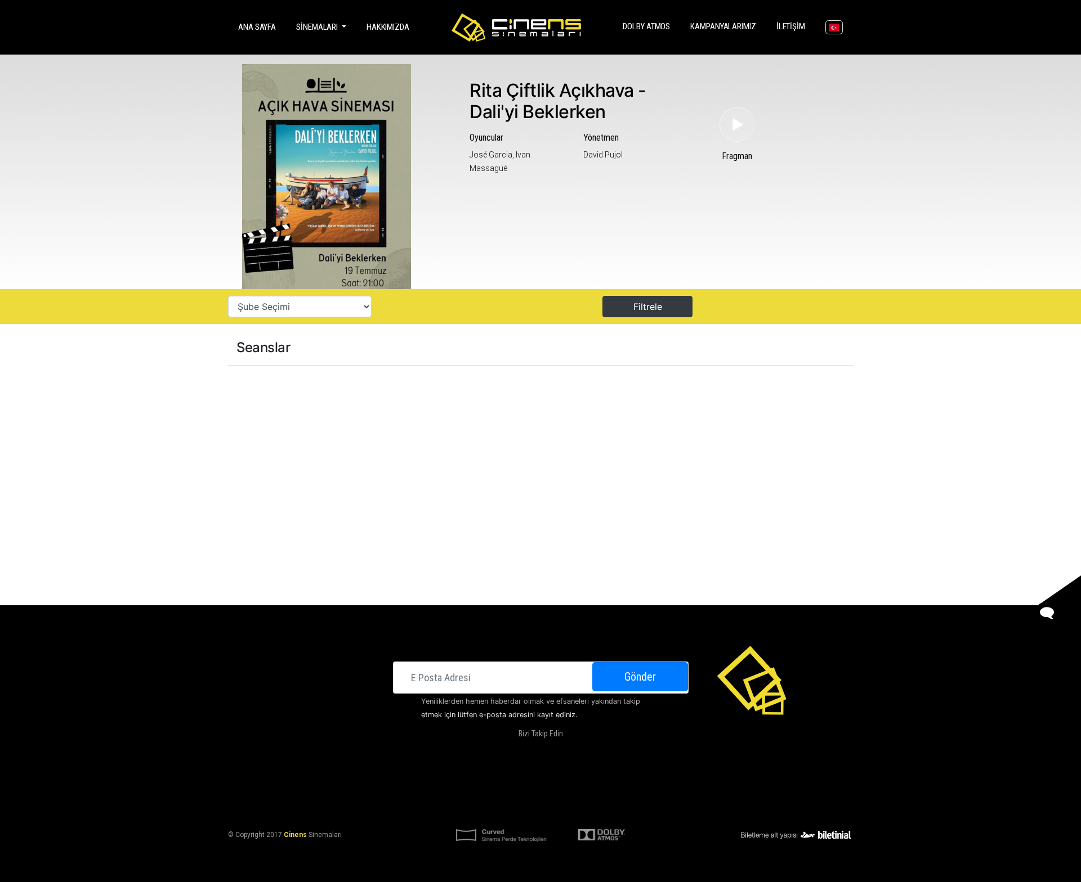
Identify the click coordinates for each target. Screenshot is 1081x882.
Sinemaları (438, 780)
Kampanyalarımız (725, 26)
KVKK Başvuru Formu (590, 807)
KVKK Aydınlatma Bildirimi (500, 807)
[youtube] (571, 752)
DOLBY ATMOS (648, 26)
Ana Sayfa (259, 26)
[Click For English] (834, 27)
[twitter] (526, 752)
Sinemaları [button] (318, 27)
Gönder (640, 676)
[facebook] (503, 752)
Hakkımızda (388, 27)
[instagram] (548, 752)
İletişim (793, 26)
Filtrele (647, 306)
